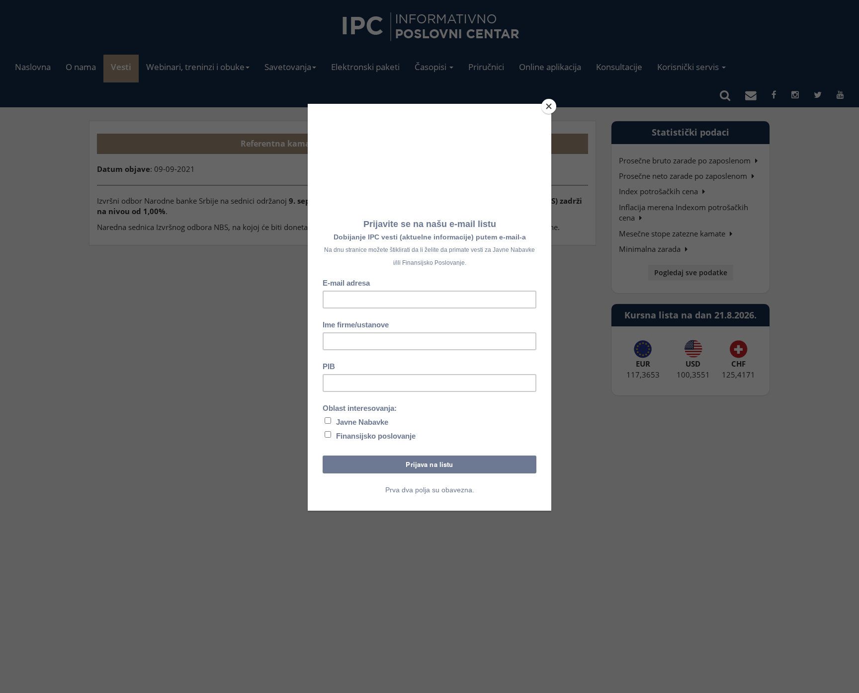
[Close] (548, 106)
